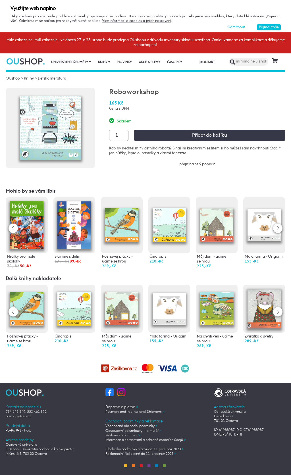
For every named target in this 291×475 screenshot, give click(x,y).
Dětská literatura (52, 78)
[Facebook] (109, 392)
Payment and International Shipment (135, 412)
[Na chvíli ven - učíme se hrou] (217, 305)
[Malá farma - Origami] (264, 217)
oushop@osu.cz (18, 416)
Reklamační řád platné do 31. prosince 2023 (140, 454)
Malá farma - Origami (264, 257)
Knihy (103, 62)
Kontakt (207, 62)
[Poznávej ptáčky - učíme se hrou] (121, 218)
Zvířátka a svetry (259, 336)
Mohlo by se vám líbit (30, 191)
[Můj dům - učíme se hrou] (217, 218)
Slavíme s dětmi (68, 257)
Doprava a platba (121, 407)
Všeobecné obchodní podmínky (131, 426)
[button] (277, 228)
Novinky (124, 62)
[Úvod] (26, 61)
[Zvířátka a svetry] (264, 309)
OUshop (13, 78)
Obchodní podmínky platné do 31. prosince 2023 (144, 449)
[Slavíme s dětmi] (74, 225)
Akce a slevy (149, 62)
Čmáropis (157, 257)
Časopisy (174, 62)
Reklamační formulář (122, 435)
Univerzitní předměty (70, 62)
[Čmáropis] (169, 218)
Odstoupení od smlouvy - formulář (133, 431)
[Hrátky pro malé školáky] (26, 225)
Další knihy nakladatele (33, 278)
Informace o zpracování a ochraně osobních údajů (145, 440)
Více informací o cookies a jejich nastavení (136, 21)
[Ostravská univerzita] (230, 392)
